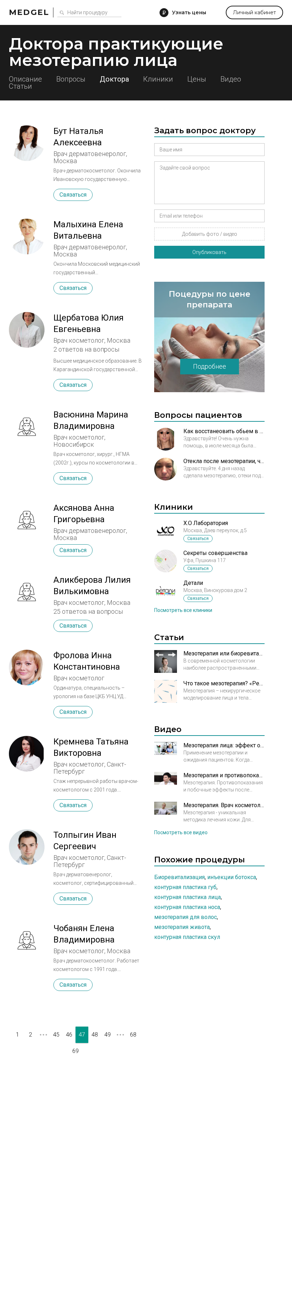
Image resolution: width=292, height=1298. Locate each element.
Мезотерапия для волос (185, 917)
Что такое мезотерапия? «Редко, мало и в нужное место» (224, 683)
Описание (25, 79)
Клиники (158, 79)
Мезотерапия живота (182, 927)
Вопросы (70, 79)
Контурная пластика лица (187, 897)
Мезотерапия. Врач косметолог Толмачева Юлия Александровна (224, 805)
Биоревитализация (179, 877)
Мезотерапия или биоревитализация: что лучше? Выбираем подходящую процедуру (224, 653)
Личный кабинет (254, 12)
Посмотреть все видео (181, 832)
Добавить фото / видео (209, 234)
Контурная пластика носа (187, 907)
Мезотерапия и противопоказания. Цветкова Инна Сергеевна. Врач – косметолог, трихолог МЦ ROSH (224, 775)
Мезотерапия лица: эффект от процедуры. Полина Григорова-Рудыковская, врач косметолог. (224, 745)
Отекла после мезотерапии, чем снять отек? (224, 461)
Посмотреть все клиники (183, 610)
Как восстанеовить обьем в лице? (224, 431)
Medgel (29, 12)
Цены (196, 79)
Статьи (20, 86)
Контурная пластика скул (187, 937)
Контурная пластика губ (185, 887)
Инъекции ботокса (231, 877)
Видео (230, 79)
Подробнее (209, 366)
